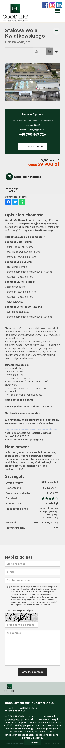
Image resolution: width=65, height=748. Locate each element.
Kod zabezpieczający (20, 610)
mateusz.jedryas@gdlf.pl (32, 129)
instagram (52, 5)
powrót (56, 31)
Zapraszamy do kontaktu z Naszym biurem (31, 429)
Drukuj (56, 51)
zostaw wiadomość (33, 146)
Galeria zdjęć (49, 51)
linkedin (59, 5)
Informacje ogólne (12, 190)
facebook (45, 5)
